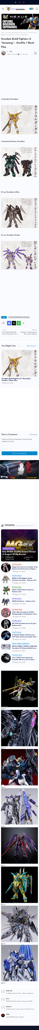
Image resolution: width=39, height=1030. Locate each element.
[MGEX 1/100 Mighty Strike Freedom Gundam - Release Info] (6, 579)
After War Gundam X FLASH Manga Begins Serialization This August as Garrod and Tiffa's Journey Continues (24, 613)
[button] (31, 9)
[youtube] (19, 2)
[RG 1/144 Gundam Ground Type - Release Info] (6, 624)
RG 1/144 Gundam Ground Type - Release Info (24, 624)
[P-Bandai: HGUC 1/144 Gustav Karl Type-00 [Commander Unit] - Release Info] (6, 635)
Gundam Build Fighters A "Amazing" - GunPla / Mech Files (17, 379)
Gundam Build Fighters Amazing (16, 32)
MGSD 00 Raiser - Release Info (23, 601)
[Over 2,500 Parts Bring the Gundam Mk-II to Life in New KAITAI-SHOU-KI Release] (6, 658)
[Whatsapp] (19, 323)
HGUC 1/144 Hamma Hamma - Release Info (23, 590)
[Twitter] (14, 323)
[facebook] (15, 2)
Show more (30, 346)
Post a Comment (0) (19, 453)
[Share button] (23, 323)
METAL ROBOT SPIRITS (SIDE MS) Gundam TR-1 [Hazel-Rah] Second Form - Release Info (25, 647)
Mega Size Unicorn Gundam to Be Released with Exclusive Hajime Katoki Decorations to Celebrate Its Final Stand (25, 568)
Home (3, 32)
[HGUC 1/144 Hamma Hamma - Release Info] (6, 590)
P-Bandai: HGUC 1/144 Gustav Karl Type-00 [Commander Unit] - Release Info (25, 636)
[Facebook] (9, 323)
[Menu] (3, 9)
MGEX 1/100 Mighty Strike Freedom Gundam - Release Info (24, 579)
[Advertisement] (19, 78)
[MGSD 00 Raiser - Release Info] (6, 602)
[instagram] (23, 2)
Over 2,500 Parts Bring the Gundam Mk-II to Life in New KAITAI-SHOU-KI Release (23, 659)
